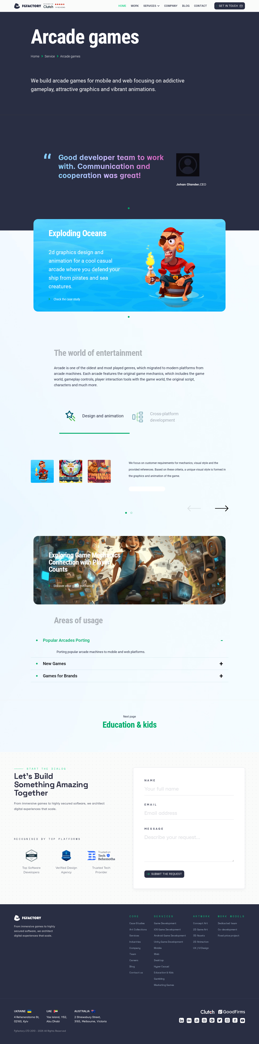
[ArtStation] (196, 1020)
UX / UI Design (201, 948)
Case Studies (137, 923)
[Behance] (189, 1020)
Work (135, 6)
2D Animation (201, 941)
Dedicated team (227, 923)
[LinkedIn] (181, 1020)
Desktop (159, 960)
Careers (133, 960)
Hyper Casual (161, 966)
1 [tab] (129, 208)
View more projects (146, 489)
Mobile (157, 948)
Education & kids (130, 725)
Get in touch (228, 6)
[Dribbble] (204, 1020)
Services (149, 6)
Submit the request (166, 874)
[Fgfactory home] (27, 6)
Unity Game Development (168, 941)
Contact (200, 6)
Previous (194, 508)
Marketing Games (164, 985)
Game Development (165, 923)
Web (156, 954)
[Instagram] (227, 1020)
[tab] (94, 422)
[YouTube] (242, 1020)
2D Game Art (200, 929)
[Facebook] (234, 1020)
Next (221, 508)
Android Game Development (170, 935)
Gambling (159, 978)
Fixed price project (228, 935)
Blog (186, 6)
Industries (135, 941)
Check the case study (67, 299)
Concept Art (200, 923)
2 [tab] (131, 513)
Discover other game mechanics (74, 586)
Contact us (136, 972)
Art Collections (138, 929)
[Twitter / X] (219, 1020)
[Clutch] (212, 1020)
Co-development (227, 929)
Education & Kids (164, 972)
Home (122, 6)
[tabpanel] (129, 170)
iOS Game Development (167, 929)
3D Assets (199, 935)
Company (170, 6)
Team (132, 954)
